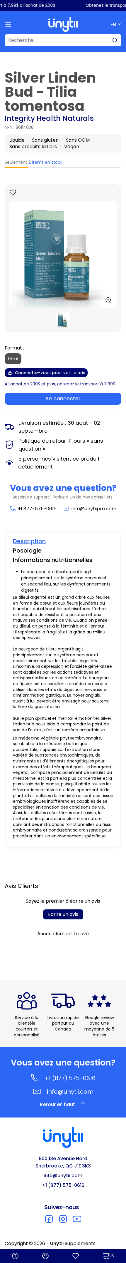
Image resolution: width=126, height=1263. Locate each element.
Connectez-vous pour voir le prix (50, 373)
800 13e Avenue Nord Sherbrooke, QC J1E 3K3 (63, 1162)
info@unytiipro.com (93, 508)
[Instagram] (63, 1219)
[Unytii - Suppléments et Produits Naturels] (63, 24)
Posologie (27, 550)
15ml (13, 358)
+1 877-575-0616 (37, 508)
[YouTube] (77, 1219)
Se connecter (63, 398)
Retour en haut (57, 1104)
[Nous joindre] (15, 1256)
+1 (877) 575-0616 (70, 1078)
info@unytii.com (70, 1092)
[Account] (45, 1256)
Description (29, 541)
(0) (112, 1254)
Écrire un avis (63, 914)
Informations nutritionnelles (53, 560)
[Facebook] (49, 1219)
